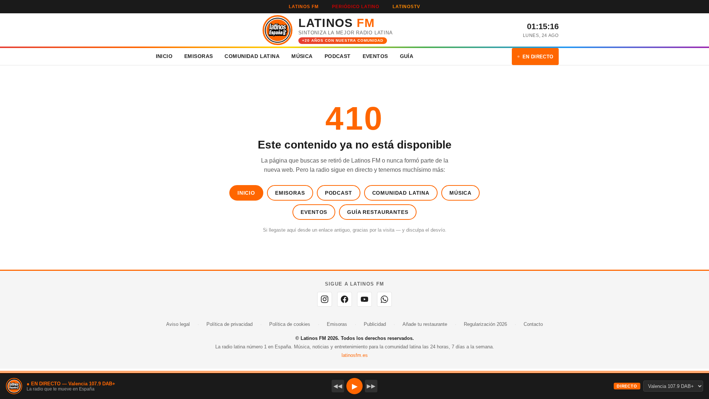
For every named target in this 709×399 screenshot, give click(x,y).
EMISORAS (198, 56)
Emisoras (290, 193)
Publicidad (375, 324)
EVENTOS (375, 56)
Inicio (246, 193)
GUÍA (407, 56)
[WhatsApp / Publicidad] (384, 299)
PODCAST (338, 56)
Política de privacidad (229, 324)
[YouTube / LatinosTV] (364, 299)
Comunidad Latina (400, 193)
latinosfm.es (355, 355)
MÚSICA (302, 56)
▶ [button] (354, 386)
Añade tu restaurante (425, 324)
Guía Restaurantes (377, 212)
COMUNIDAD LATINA (252, 56)
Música (460, 193)
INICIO (164, 56)
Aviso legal (178, 324)
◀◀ (337, 386)
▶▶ (371, 386)
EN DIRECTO (538, 56)
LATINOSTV (406, 6)
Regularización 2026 (485, 324)
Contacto (533, 324)
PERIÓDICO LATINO (355, 6)
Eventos (314, 212)
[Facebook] (344, 299)
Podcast (338, 193)
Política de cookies (289, 324)
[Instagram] (324, 299)
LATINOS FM (304, 6)
